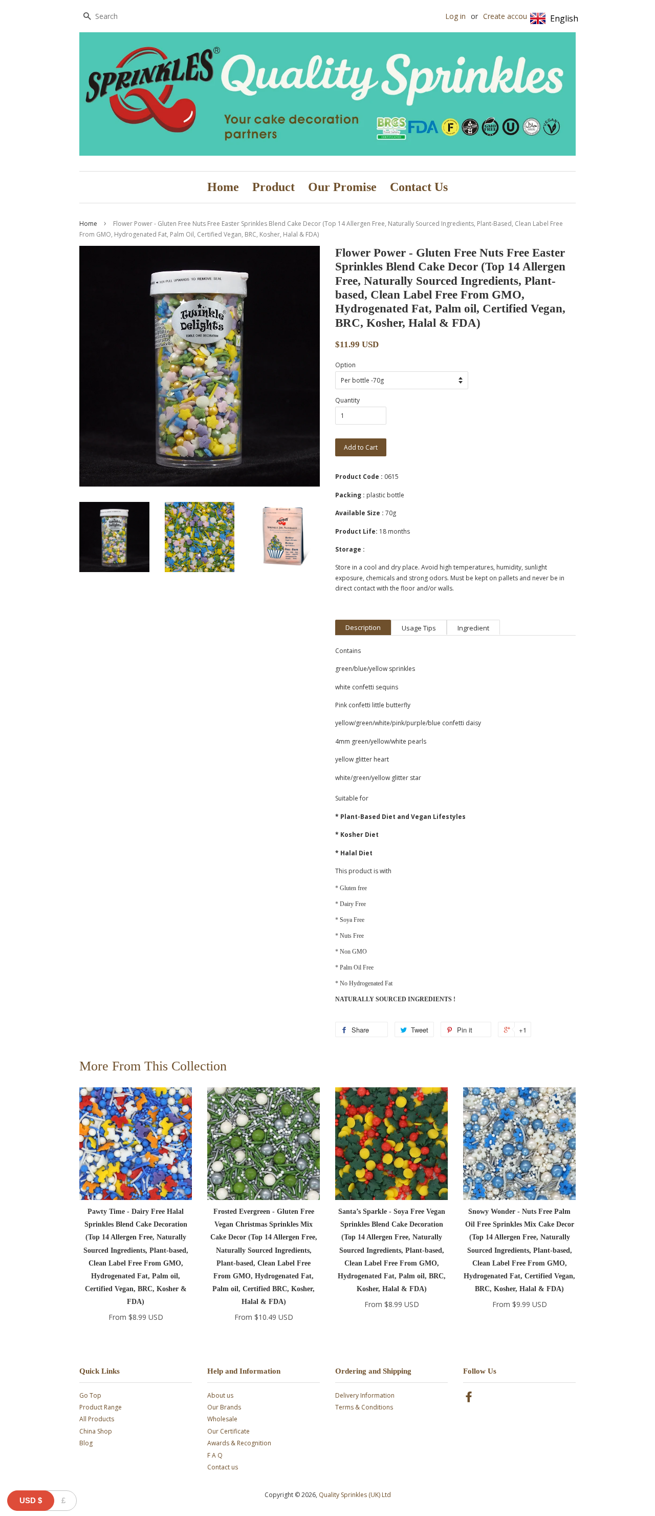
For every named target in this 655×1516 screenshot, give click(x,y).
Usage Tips (419, 628)
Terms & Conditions (364, 1407)
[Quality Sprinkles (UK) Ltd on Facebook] (468, 1399)
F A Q (215, 1455)
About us (220, 1395)
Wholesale (222, 1419)
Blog (86, 1443)
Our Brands (224, 1407)
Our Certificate (228, 1431)
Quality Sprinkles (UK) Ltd (355, 1494)
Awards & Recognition (239, 1443)
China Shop (95, 1431)
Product (273, 187)
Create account (508, 16)
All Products (96, 1419)
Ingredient (473, 628)
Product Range (100, 1407)
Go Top (90, 1395)
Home (223, 187)
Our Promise (342, 187)
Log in (455, 16)
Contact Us (419, 187)
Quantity (347, 400)
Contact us (222, 1467)
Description (363, 627)
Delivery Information (365, 1395)
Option (345, 365)
